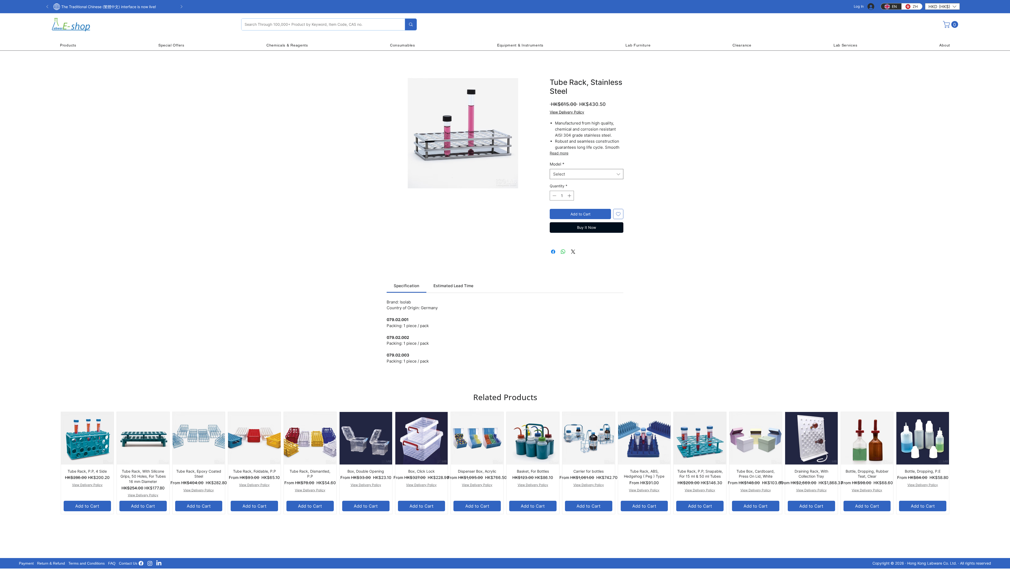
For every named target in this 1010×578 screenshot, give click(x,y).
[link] (406, 285)
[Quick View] (87, 438)
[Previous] (47, 7)
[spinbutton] (562, 195)
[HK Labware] (150, 563)
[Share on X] (573, 252)
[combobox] (586, 174)
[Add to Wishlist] (618, 214)
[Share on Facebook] (553, 252)
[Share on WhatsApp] (563, 252)
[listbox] (942, 6)
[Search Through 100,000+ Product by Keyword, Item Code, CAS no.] (411, 24)
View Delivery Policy (567, 112)
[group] (505, 462)
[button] (942, 6)
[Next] (181, 7)
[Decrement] (554, 195)
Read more (559, 153)
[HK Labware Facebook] (141, 563)
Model (557, 164)
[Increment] (570, 195)
